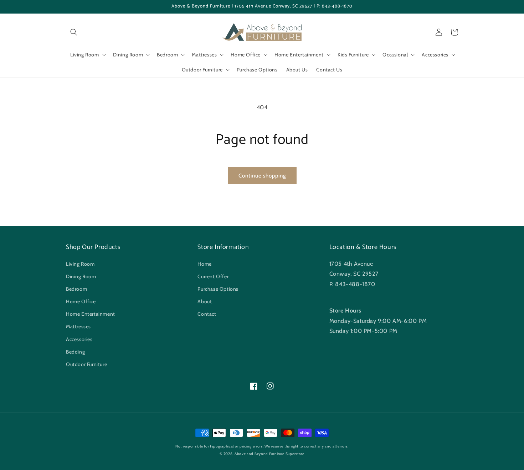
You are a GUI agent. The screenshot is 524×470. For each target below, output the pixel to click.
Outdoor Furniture (86, 364)
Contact (206, 314)
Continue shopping (262, 175)
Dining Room (81, 276)
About (204, 301)
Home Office (81, 301)
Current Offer (212, 276)
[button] (74, 32)
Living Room (80, 264)
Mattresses (78, 326)
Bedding (75, 352)
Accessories (79, 339)
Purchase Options (217, 289)
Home (204, 264)
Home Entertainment (90, 314)
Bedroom (76, 289)
